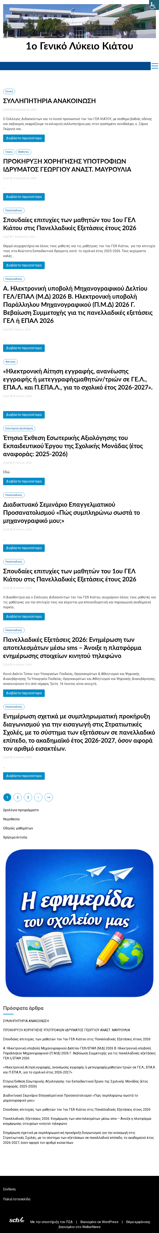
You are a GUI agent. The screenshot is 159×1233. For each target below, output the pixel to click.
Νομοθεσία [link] (11, 819)
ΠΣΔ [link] (69, 1222)
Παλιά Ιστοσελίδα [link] (16, 1199)
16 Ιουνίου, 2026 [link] (22, 664)
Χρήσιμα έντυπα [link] (15, 837)
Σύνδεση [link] (9, 1189)
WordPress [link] (110, 1222)
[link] (154, 5)
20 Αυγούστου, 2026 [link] (24, 109)
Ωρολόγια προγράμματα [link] (21, 810)
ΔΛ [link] (7, 109)
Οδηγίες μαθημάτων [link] (18, 828)
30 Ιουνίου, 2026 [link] (22, 396)
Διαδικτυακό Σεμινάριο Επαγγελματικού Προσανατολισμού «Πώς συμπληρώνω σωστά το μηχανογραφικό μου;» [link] (71, 513)
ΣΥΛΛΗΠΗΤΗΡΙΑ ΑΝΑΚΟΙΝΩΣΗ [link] (49, 101)
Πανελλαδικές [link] (13, 210)
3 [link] (28, 797)
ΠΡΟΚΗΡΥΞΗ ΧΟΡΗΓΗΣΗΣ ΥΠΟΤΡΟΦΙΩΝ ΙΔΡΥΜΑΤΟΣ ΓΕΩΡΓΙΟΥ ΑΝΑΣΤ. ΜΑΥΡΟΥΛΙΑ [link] (66, 1030)
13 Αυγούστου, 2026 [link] (24, 178)
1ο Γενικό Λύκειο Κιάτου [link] (79, 46)
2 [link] (18, 797)
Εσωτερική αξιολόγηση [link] (19, 428)
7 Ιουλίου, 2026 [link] (21, 329)
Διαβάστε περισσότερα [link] (24, 138)
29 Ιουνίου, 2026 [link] (22, 462)
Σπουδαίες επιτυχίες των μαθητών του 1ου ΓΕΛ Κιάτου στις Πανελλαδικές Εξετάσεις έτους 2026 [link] (77, 1039)
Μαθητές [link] (23, 151)
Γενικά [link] (9, 91)
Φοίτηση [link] (10, 361)
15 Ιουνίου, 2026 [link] (22, 757)
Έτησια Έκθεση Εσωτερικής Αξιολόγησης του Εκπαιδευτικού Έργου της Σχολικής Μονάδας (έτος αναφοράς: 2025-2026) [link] (73, 446)
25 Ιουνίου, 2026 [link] (22, 588)
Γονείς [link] (9, 151)
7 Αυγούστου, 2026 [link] (23, 236)
